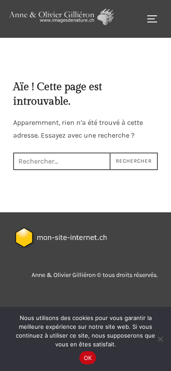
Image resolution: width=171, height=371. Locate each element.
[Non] (160, 339)
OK (88, 357)
